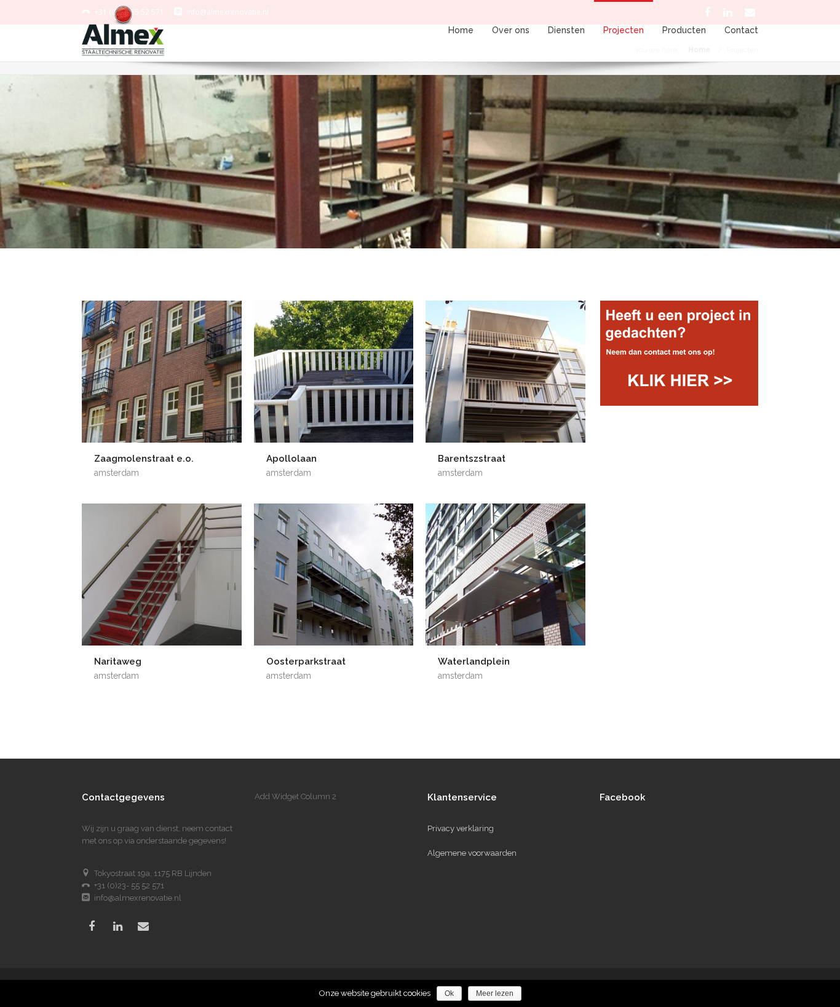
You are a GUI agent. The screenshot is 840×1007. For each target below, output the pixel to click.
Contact (741, 30)
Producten (684, 30)
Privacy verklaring (460, 828)
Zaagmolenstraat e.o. (144, 458)
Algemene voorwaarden (472, 853)
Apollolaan (291, 458)
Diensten (566, 30)
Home (460, 30)
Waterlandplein (474, 661)
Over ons (510, 30)
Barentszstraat (471, 458)
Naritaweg (117, 661)
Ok (449, 993)
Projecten (623, 30)
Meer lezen (494, 993)
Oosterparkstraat (306, 661)
